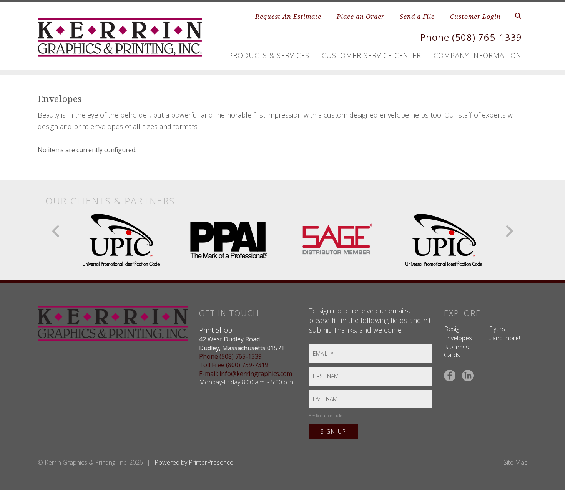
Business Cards (456, 351)
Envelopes (458, 338)
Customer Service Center (371, 55)
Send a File (417, 16)
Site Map (516, 462)
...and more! (504, 338)
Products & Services (268, 55)
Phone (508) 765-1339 (471, 37)
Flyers (497, 328)
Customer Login (475, 16)
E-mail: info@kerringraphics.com (245, 373)
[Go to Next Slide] (509, 231)
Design (453, 328)
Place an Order (360, 16)
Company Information (478, 55)
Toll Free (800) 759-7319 (233, 365)
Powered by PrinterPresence (194, 462)
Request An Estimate (288, 16)
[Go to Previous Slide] (56, 231)
